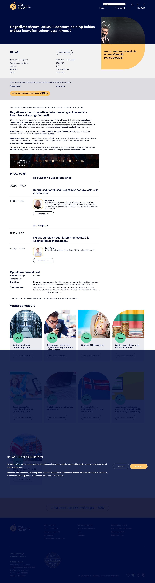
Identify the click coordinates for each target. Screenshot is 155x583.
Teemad (41, 214)
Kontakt (141, 8)
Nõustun (138, 466)
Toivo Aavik (50, 248)
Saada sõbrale (64, 52)
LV (144, 4)
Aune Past (49, 200)
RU (138, 4)
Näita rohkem (52, 292)
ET (132, 4)
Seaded (121, 466)
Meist (101, 8)
